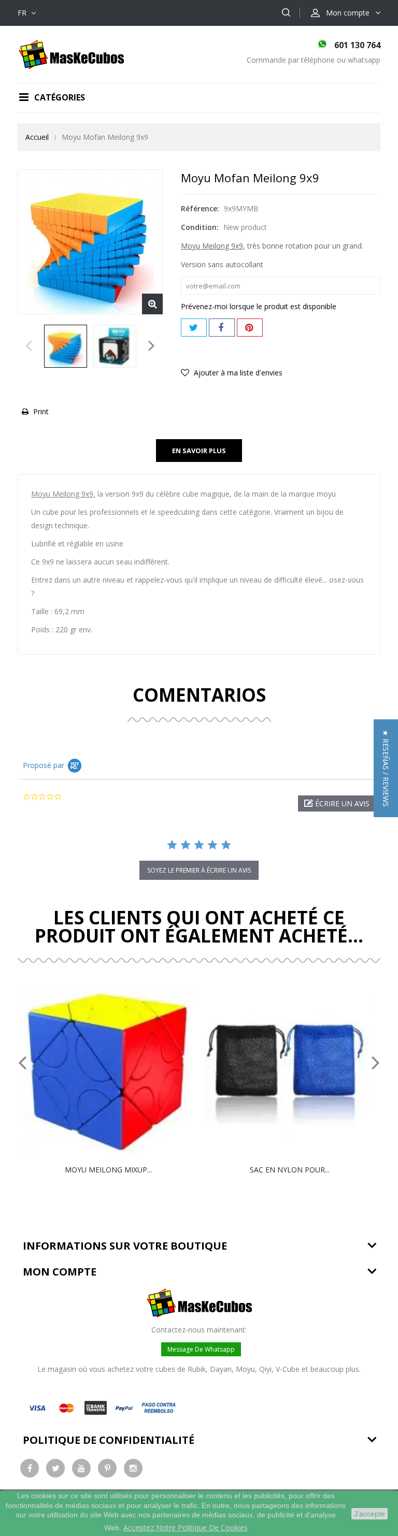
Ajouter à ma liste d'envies (237, 373)
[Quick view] (119, 1071)
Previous (28, 348)
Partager (222, 327)
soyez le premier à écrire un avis (199, 870)
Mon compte (59, 1272)
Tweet (194, 327)
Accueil (37, 137)
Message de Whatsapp (201, 1349)
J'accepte (369, 1514)
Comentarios (199, 695)
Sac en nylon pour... (290, 1170)
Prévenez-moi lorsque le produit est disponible (258, 306)
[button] (336, 803)
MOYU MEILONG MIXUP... (108, 1170)
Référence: (200, 208)
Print (41, 411)
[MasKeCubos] (71, 54)
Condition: (200, 227)
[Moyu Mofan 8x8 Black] (65, 346)
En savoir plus (199, 450)
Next (151, 348)
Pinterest (250, 327)
